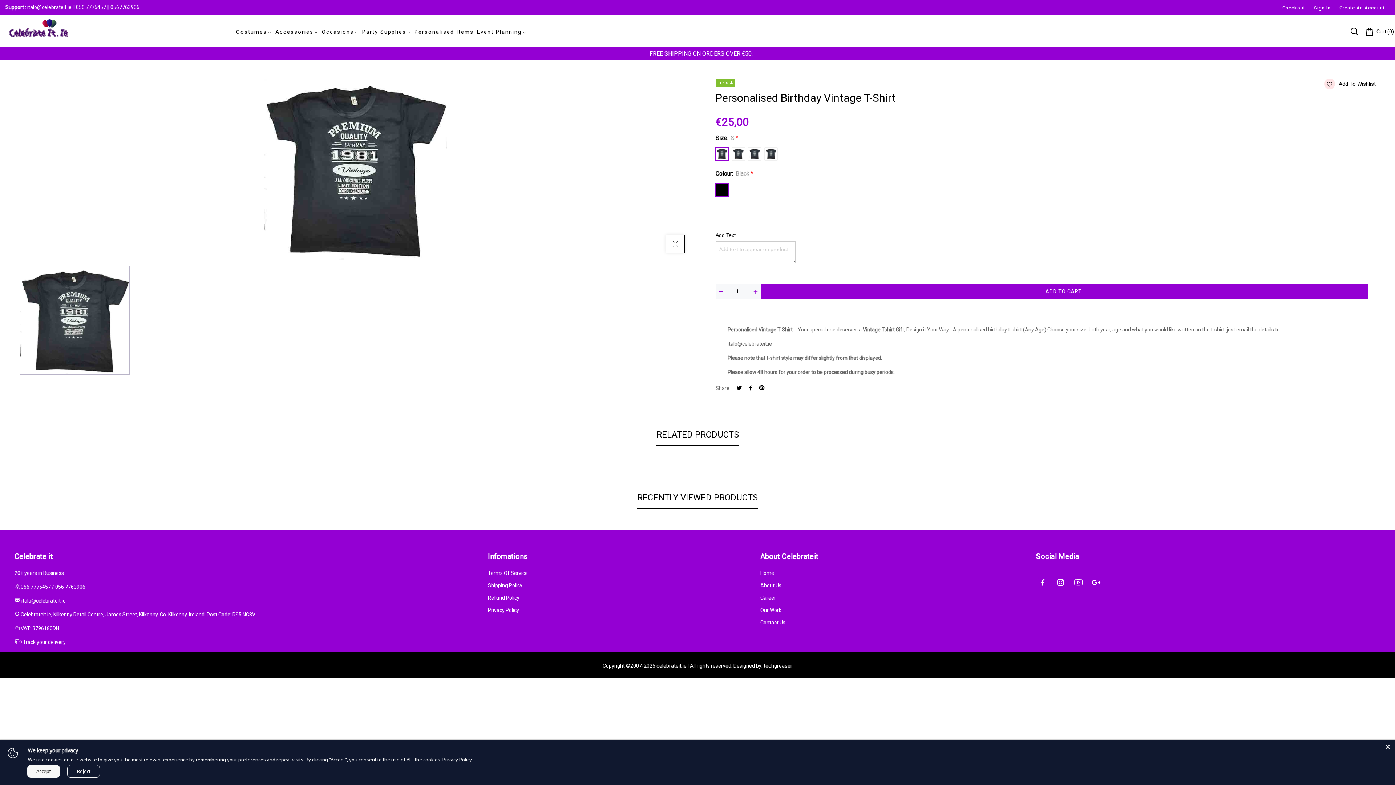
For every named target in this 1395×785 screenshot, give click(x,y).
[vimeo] (762, 388)
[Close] (1387, 746)
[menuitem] (252, 32)
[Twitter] (739, 388)
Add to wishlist (1357, 84)
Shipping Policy (505, 585)
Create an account (1362, 8)
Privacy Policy (503, 610)
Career (768, 598)
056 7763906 (70, 587)
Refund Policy (503, 598)
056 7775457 (91, 7)
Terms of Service (508, 573)
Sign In (1322, 8)
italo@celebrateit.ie (49, 7)
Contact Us (772, 622)
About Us (770, 585)
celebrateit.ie (671, 666)
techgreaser (778, 666)
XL (771, 154)
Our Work (770, 610)
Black (722, 190)
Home (767, 573)
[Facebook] (750, 388)
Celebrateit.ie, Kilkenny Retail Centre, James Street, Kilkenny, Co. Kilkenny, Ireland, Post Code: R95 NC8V (138, 614)
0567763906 (125, 7)
